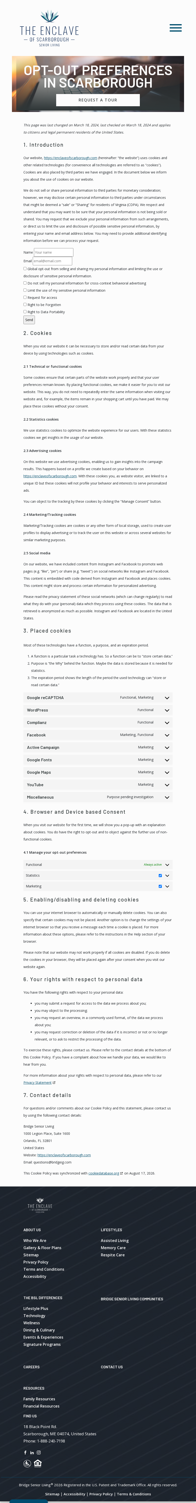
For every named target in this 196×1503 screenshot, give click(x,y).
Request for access (42, 297)
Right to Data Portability (46, 312)
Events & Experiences (43, 1337)
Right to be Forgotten (44, 304)
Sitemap (31, 1255)
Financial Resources (41, 1406)
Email (27, 261)
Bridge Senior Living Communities (132, 1299)
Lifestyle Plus (35, 1308)
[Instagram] (39, 1452)
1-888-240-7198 (51, 1441)
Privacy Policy (36, 1262)
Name (28, 252)
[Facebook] (25, 1452)
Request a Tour (98, 100)
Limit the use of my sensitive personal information (66, 290)
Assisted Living (115, 1240)
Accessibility (34, 1276)
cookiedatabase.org (103, 1173)
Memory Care (113, 1247)
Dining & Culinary (39, 1330)
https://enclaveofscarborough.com (70, 158)
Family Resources (39, 1399)
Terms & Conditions (134, 1494)
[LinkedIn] (32, 1452)
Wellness (31, 1322)
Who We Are (34, 1240)
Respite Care (113, 1255)
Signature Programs (42, 1344)
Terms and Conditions (43, 1269)
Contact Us (112, 1366)
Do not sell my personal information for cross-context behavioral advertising (86, 283)
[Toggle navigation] (176, 27)
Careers (31, 1366)
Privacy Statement (37, 1082)
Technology (34, 1315)
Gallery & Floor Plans (42, 1247)
